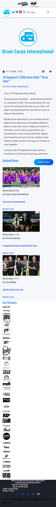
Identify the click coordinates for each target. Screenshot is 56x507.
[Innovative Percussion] (6, 311)
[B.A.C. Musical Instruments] (6, 359)
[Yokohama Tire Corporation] (6, 343)
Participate (23, 481)
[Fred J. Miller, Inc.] (6, 443)
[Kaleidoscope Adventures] (6, 425)
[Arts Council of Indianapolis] (6, 368)
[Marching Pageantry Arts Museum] (6, 395)
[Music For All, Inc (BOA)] (6, 379)
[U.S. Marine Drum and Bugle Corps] (6, 458)
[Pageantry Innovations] (6, 334)
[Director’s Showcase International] (6, 416)
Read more (8, 209)
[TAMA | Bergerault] (6, 439)
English (32, 12)
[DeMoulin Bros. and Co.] (6, 307)
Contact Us (16, 485)
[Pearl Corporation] (6, 430)
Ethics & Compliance (36, 481)
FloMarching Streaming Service (28, 483)
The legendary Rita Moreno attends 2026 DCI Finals (20, 246)
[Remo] (6, 407)
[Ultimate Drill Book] (6, 477)
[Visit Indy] (6, 354)
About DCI (15, 481)
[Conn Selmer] (6, 466)
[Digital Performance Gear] (6, 402)
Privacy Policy (8, 491)
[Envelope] (38, 494)
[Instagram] (28, 494)
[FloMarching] (6, 373)
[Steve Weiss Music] (6, 411)
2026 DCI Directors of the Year (13, 290)
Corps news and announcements (14, 202)
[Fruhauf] (6, 448)
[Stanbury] (6, 452)
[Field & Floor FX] (6, 421)
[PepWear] (6, 338)
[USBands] (6, 471)
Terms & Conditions (10, 489)
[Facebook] (17, 494)
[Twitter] (22, 494)
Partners (24, 485)
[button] (43, 71)
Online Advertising (20, 487)
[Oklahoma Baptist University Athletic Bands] (6, 325)
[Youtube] (33, 494)
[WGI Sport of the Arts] (6, 384)
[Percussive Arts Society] (6, 390)
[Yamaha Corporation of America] (6, 462)
